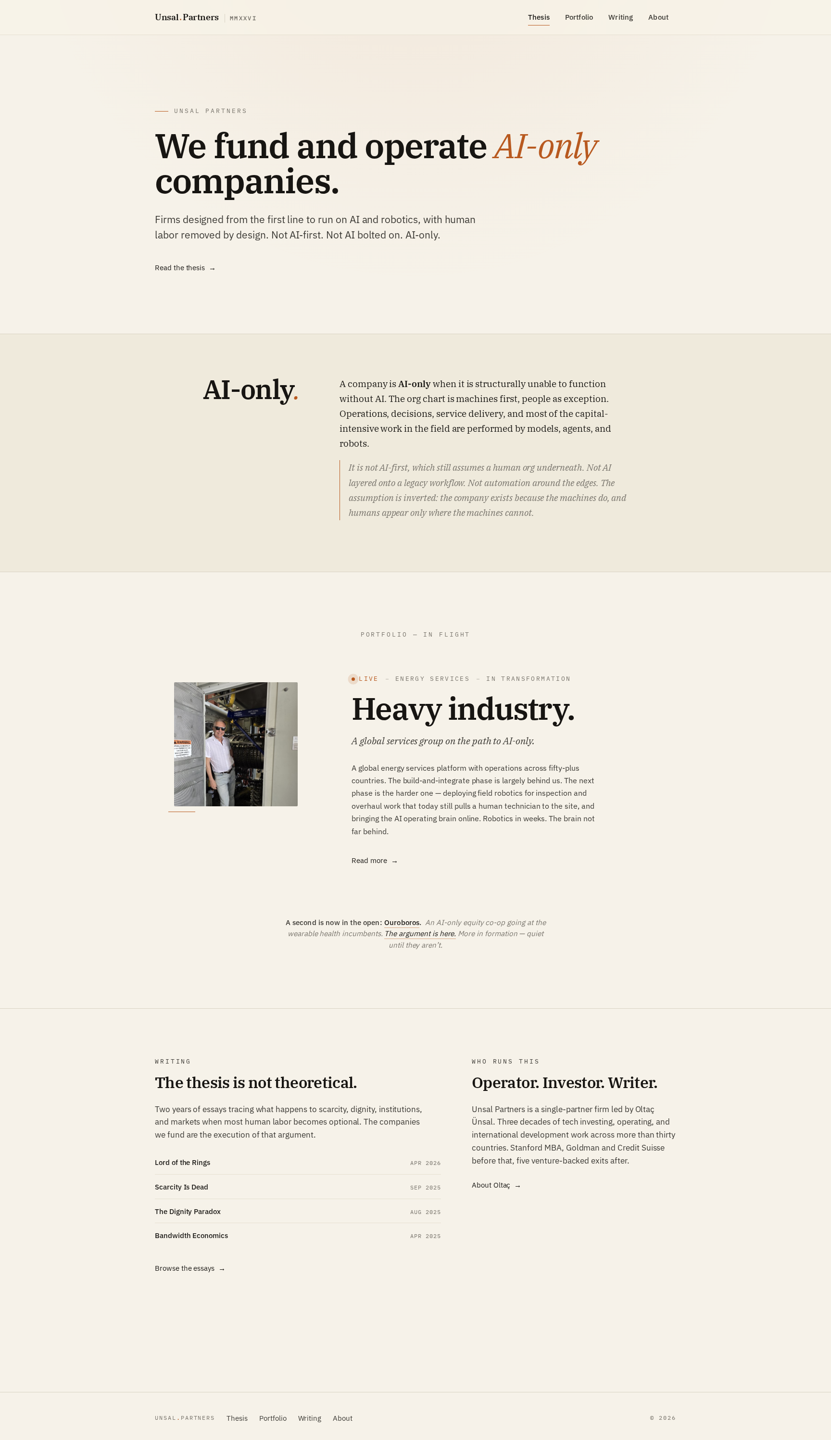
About (658, 17)
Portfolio (579, 17)
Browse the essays (184, 1268)
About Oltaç (491, 1185)
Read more (369, 860)
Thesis (539, 17)
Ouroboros (401, 922)
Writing (620, 17)
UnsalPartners (206, 17)
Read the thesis (180, 267)
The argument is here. (420, 933)
